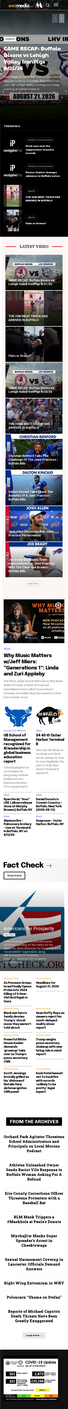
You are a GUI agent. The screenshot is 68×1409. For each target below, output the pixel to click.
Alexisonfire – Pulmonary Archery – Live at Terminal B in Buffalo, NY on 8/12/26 (17, 828)
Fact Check (9, 934)
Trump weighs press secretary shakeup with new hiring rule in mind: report (49, 1047)
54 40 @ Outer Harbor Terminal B (50, 740)
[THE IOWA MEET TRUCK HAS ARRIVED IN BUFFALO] (34, 416)
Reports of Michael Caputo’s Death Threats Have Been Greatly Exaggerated (34, 1316)
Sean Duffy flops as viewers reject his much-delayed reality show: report (50, 1021)
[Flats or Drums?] (13, 221)
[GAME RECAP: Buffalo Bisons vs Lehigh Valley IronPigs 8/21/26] (34, 272)
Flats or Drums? (36, 223)
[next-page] (61, 18)
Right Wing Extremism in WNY (34, 1283)
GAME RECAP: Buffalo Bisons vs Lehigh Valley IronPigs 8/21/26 (32, 58)
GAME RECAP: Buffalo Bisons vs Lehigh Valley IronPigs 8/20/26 (31, 389)
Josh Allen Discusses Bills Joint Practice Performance (31, 533)
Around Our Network (15, 730)
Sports (9, 39)
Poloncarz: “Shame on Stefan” (34, 1297)
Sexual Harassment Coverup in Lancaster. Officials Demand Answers (34, 1264)
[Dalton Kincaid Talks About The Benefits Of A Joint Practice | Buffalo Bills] (34, 487)
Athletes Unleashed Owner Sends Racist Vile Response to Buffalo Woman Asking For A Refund (34, 1172)
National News (11, 978)
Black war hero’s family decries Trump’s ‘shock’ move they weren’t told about (17, 1021)
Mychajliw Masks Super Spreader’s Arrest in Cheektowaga (34, 1240)
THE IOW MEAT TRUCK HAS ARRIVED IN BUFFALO (43, 198)
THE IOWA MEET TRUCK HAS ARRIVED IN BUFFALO (29, 425)
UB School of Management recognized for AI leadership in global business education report (17, 749)
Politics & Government (40, 140)
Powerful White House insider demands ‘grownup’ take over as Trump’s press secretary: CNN (16, 1050)
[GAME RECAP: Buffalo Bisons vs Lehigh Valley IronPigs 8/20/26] (34, 380)
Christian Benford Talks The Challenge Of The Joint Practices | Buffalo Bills (33, 459)
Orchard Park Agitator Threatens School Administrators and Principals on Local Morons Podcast (34, 1143)
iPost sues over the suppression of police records (40, 149)
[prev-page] (55, 18)
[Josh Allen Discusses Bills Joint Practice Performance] (34, 523)
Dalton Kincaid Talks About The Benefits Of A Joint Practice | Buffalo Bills (31, 495)
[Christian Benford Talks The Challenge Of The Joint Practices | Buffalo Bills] (34, 452)
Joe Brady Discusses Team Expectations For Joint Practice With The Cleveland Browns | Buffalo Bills (31, 565)
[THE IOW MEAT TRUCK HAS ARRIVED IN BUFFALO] (13, 196)
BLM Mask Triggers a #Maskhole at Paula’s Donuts (34, 1219)
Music (7, 649)
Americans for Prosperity (29, 928)
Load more (32, 583)
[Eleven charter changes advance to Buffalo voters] (13, 171)
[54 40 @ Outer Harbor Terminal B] (50, 717)
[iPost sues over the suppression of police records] (13, 147)
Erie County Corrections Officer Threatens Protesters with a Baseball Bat (34, 1198)
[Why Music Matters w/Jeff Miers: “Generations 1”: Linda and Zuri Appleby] (34, 621)
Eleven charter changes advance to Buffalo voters (43, 174)
